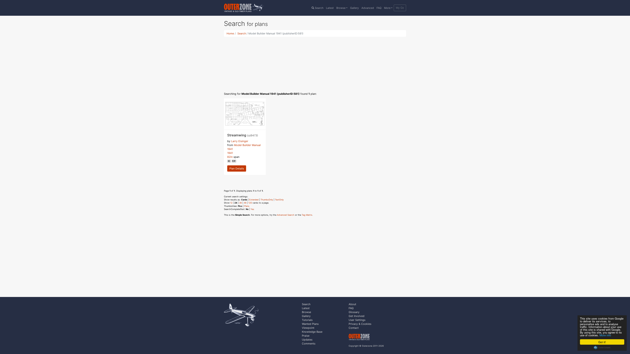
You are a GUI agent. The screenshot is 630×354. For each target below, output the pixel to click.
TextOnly (279, 199)
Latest (330, 8)
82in (230, 156)
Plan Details (236, 168)
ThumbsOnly (267, 199)
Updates (307, 339)
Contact (354, 327)
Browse (341, 8)
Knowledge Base (312, 331)
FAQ (379, 8)
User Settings (357, 320)
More (387, 8)
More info (605, 335)
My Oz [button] (400, 7)
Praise (305, 335)
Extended (254, 199)
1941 (230, 153)
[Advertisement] (315, 62)
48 (245, 203)
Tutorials (307, 320)
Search (319, 8)
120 (250, 203)
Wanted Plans (310, 323)
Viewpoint (308, 327)
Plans (246, 206)
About (352, 304)
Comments (308, 343)
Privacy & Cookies (360, 323)
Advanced (367, 8)
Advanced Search (285, 215)
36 (240, 203)
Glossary (354, 312)
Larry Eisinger (239, 141)
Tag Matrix (307, 215)
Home (230, 33)
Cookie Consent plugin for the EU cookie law (602, 347)
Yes (252, 209)
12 (231, 203)
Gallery (354, 8)
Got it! (602, 342)
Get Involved (356, 316)
